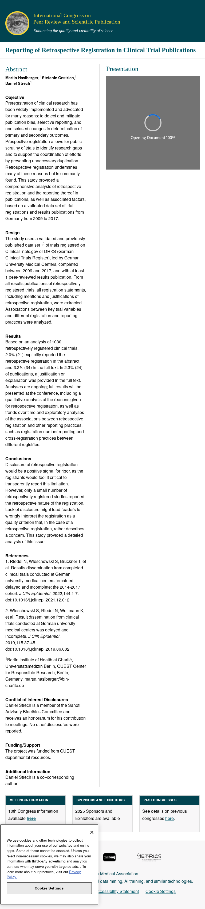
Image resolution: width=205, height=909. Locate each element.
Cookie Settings (160, 891)
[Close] (92, 832)
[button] (7, 6)
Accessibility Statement (117, 891)
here (169, 818)
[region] (49, 864)
